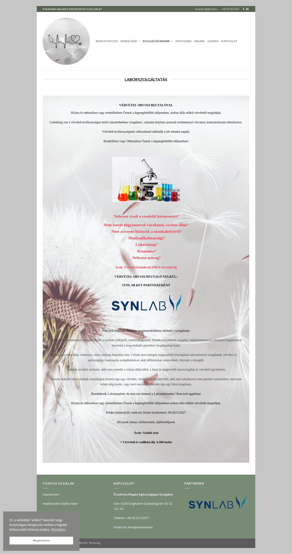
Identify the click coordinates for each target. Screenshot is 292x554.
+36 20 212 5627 (230, 9)
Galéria (213, 41)
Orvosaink (183, 41)
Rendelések (129, 41)
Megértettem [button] (41, 540)
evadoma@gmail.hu (206, 9)
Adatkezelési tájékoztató (60, 503)
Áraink (199, 41)
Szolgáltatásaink (156, 41)
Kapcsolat (229, 41)
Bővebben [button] (58, 529)
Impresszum (51, 494)
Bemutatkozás (107, 41)
